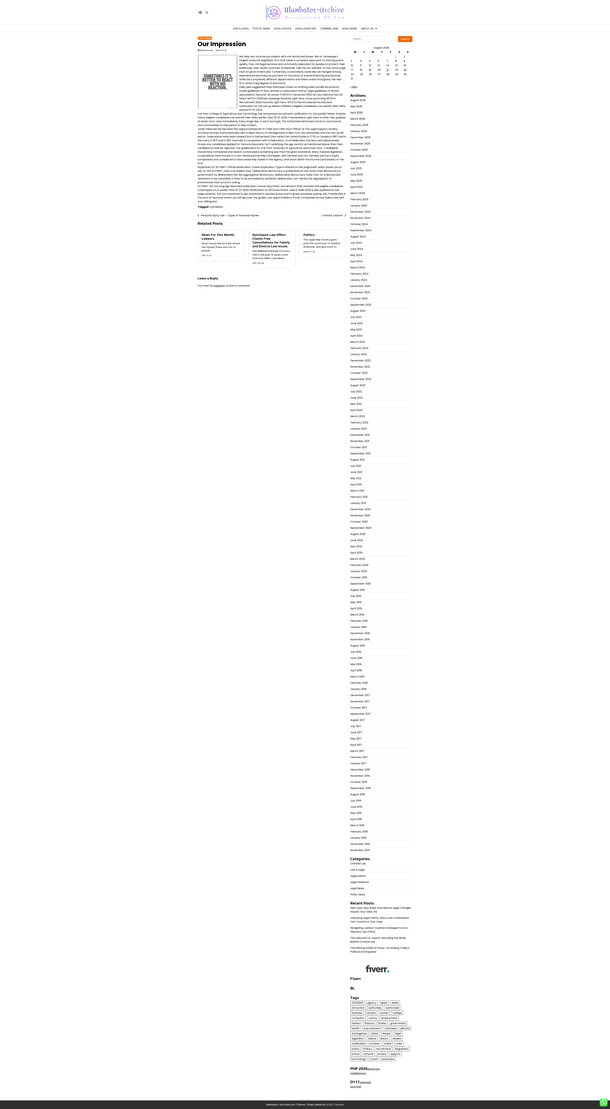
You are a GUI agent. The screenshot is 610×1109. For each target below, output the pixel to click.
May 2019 (355, 602)
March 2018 (357, 676)
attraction (358, 1008)
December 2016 (360, 769)
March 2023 (357, 342)
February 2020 (359, 565)
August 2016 (357, 794)
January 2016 (358, 838)
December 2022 (360, 360)
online (387, 1043)
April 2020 (356, 552)
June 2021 (356, 472)
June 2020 (356, 540)
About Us (367, 28)
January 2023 (358, 354)
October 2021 (358, 447)
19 (370, 70)
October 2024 (359, 224)
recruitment (383, 1049)
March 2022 (357, 416)
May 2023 (356, 329)
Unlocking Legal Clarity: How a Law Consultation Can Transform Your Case (379, 920)
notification (359, 1043)
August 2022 (357, 385)
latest (375, 1033)
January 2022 (358, 429)
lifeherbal (374, 1069)
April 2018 (356, 670)
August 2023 (357, 311)
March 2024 (357, 267)
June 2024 (356, 249)
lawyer (387, 1033)
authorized (392, 1008)
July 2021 (355, 466)
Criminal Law (329, 28)
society (381, 1054)
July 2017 (355, 726)
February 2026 (359, 125)
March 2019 (357, 614)
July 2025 (356, 168)
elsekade (365, 1082)
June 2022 (356, 398)
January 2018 (358, 689)
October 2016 (358, 782)
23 (405, 70)
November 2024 (360, 218)
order (398, 1043)
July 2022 (356, 391)
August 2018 (357, 645)
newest (396, 1038)
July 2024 (356, 243)
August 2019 (357, 590)
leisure (372, 1038)
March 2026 (357, 119)
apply (384, 1003)
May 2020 (356, 546)
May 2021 (355, 478)
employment (389, 1018)
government (398, 1023)
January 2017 (358, 763)
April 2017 (356, 745)
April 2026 (356, 112)
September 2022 (360, 379)
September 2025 (360, 156)
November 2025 (360, 143)
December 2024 (360, 212)
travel (373, 1059)
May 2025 (356, 181)
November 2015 (360, 850)
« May (353, 87)
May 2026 (356, 106)
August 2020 (358, 534)
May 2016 (356, 813)
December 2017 (360, 695)
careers (371, 1013)
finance (369, 1023)
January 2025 (358, 205)
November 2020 (360, 515)
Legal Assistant (306, 28)
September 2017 (360, 714)
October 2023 (359, 298)
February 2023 (359, 348)
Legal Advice (282, 28)
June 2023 (356, 323)
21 (387, 70)
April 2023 (356, 336)
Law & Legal (241, 28)
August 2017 (357, 720)
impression (216, 207)
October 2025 (359, 150)
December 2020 (360, 509)
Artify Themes (335, 1104)
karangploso (359, 1033)
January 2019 (358, 627)
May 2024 (356, 255)
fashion (356, 1023)
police (355, 1049)
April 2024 (356, 261)
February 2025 (359, 199)
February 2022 (359, 422)
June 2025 (356, 174)
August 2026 (358, 100)
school (356, 1054)
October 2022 (359, 373)
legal (398, 1033)
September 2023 (360, 305)
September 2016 (360, 788)
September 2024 (361, 230)
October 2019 (358, 577)
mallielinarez (358, 1073)
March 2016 (357, 825)
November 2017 (360, 701)
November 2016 (360, 776)
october (375, 1043)
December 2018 (360, 633)
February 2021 (359, 497)
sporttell (355, 1086)
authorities (375, 1008)
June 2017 (356, 732)
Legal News (349, 28)
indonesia (391, 1028)
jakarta (405, 1028)
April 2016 (356, 819)
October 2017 (358, 707)
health (356, 1028)
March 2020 (357, 559)
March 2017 (357, 751)
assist (395, 1003)
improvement (372, 1028)
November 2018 (360, 639)
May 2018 (356, 664)
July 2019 (355, 596)
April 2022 (356, 410)
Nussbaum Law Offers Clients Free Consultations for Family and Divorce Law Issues (271, 240)
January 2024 (358, 280)
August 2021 (357, 460)
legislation (358, 1038)
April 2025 (356, 187)
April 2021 (356, 484)
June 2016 (356, 807)
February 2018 (359, 683)
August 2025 (358, 162)
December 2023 (360, 286)
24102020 (357, 1003)
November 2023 (360, 292)
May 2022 (356, 404)
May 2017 (356, 738)
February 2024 (359, 274)
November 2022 (360, 367)
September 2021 (360, 453)
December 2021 (360, 435)
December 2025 (360, 137)
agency (371, 1003)
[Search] (206, 12)
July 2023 (356, 317)
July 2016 (355, 800)
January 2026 (358, 131)
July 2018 (355, 652)
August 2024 (358, 236)
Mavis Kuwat (206, 50)
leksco (384, 1038)
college (397, 1013)
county (372, 1018)
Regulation (401, 1049)
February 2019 (359, 621)
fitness (382, 1023)
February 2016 (359, 831)
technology (359, 1059)
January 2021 (358, 503)
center (384, 1013)
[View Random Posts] (200, 12)
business (357, 1013)
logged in (219, 286)
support (395, 1054)
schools (368, 1054)
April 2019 (356, 608)
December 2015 (360, 844)
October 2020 (359, 522)
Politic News (261, 28)
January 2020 (358, 571)
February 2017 (359, 757)
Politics (309, 234)
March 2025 (357, 193)
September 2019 (360, 583)
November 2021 (359, 441)
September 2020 (360, 528)
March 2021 (357, 491)
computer (358, 1018)
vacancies (387, 1059)
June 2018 (356, 658)
